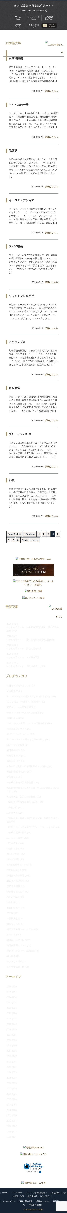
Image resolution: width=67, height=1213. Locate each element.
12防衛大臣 (41, 34)
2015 (9, 1045)
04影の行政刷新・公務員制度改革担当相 (26, 766)
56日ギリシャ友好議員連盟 (20, 707)
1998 (9, 1137)
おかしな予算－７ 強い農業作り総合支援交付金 (31, 639)
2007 (9, 1088)
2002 (9, 1115)
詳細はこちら (51, 91)
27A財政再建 (13, 897)
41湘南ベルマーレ (15, 940)
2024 (9, 997)
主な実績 (55, 1193)
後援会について (42, 1201)
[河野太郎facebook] (33, 1148)
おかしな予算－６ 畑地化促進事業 (24, 648)
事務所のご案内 (35, 1205)
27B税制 (11, 902)
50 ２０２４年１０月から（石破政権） (26, 739)
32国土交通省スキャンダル (20, 929)
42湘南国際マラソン (16, 945)
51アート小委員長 (15, 745)
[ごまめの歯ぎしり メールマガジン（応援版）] (33, 571)
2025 (9, 991)
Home (18, 18)
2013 (9, 1056)
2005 (9, 1099)
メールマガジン (8, 1201)
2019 (9, 1024)
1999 (9, 1131)
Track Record (49, 18)
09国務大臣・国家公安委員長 (21, 796)
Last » (35, 540)
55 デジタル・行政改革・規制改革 (23, 702)
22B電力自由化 (14, 870)
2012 (9, 1061)
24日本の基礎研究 (15, 881)
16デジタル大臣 (14, 838)
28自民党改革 (13, 907)
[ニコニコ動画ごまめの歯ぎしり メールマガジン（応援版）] (33, 583)
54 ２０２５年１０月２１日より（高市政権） (29, 696)
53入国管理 (12, 691)
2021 (9, 1013)
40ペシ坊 (11, 934)
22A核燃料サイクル (16, 864)
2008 (9, 1083)
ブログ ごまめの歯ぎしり (37, 1193)
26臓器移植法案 (14, 891)
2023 (9, 1002)
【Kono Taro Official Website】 (33, 11)
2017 (9, 1035)
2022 (9, 1008)
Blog (18, 25)
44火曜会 (11, 956)
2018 (9, 1029)
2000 (9, 1126)
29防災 (10, 913)
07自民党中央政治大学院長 (20, 782)
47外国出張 (12, 718)
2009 (9, 1078)
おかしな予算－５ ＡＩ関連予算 (23, 657)
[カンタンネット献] (33, 598)
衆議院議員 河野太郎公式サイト (34, 5)
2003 (9, 1110)
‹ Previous (29, 534)
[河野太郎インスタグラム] (33, 1155)
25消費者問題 (13, 886)
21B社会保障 (13, 859)
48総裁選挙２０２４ (16, 728)
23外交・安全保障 (15, 875)
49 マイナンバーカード (18, 734)
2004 (9, 1104)
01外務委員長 (13, 750)
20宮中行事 (12, 848)
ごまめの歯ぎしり (22, 34)
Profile (33, 18)
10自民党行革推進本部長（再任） (23, 802)
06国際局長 (12, 777)
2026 (9, 986)
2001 (9, 1121)
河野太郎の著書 (25, 1201)
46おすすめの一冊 (15, 967)
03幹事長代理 (13, 761)
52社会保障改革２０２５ (19, 685)
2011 (9, 1067)
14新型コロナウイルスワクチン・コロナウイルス (31, 827)
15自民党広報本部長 (16, 832)
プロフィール (17, 1193)
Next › (25, 540)
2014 (9, 1051)
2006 (9, 1094)
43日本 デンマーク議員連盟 (21, 950)
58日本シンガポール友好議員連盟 (23, 712)
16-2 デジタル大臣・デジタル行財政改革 (27, 723)
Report (34, 25)
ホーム (5, 1193)
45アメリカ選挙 (14, 961)
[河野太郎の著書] (33, 592)
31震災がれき (13, 924)
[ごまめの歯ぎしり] (54, 52)
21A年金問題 (13, 854)
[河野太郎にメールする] (33, 1183)
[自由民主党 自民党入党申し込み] (33, 559)
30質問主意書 (13, 918)
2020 (9, 1018)
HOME (6, 34)
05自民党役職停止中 (16, 771)
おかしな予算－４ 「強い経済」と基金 (26, 666)
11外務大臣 (12, 807)
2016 (9, 1040)
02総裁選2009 (14, 755)
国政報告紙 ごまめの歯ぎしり (40, 1196)
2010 (9, 1072)
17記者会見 (12, 843)
